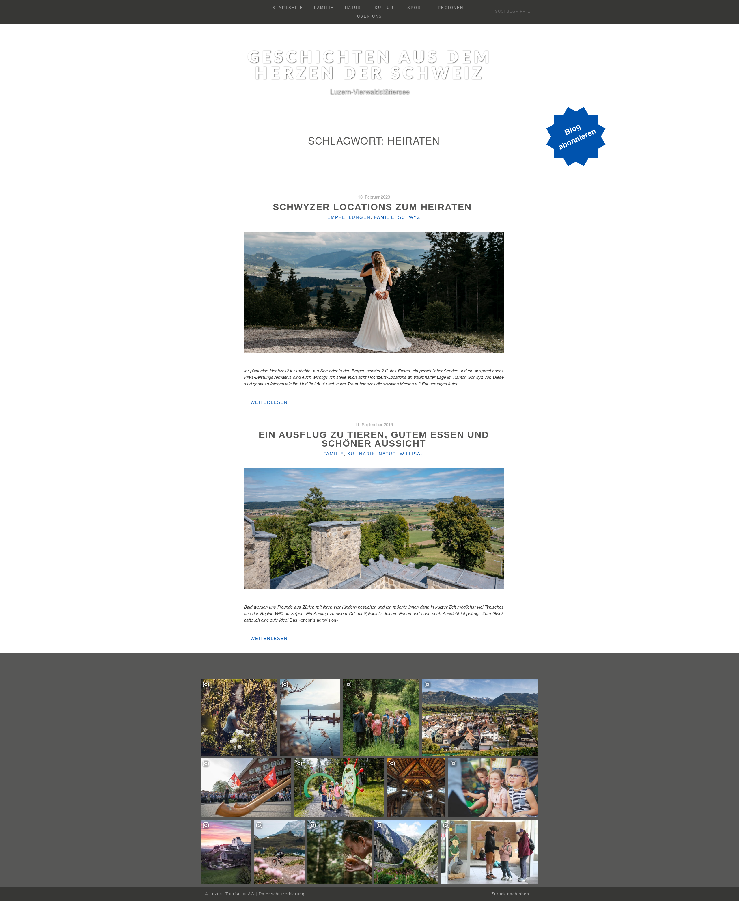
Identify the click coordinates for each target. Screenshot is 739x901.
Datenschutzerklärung (282, 894)
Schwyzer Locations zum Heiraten (374, 207)
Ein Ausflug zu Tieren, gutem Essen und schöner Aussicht (374, 439)
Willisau (412, 453)
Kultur (384, 7)
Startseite (288, 7)
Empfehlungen (349, 217)
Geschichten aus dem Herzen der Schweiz (369, 66)
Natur (353, 7)
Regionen (451, 7)
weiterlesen (266, 402)
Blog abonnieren (577, 136)
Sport (415, 7)
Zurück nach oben (511, 894)
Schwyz (409, 217)
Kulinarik (361, 453)
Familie (324, 7)
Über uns (369, 16)
